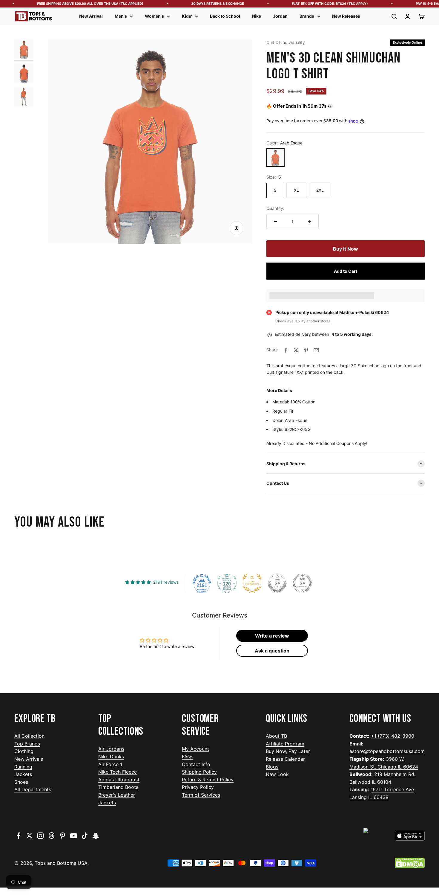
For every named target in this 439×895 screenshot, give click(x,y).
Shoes (21, 782)
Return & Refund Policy (208, 780)
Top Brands (27, 744)
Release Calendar (285, 759)
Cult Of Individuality (285, 42)
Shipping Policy (199, 772)
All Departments (32, 789)
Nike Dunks (111, 757)
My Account (195, 749)
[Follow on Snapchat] (96, 836)
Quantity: (275, 208)
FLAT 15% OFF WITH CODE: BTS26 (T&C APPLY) (322, 3)
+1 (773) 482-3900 (392, 736)
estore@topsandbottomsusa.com (387, 751)
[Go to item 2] (23, 73)
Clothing (23, 751)
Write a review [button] (272, 636)
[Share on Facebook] (286, 350)
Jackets (23, 774)
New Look (277, 774)
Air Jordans (111, 749)
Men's (121, 16)
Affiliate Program (285, 744)
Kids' (187, 16)
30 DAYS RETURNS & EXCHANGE (209, 3)
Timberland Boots (118, 787)
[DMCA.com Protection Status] (410, 863)
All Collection (29, 736)
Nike (256, 16)
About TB (276, 736)
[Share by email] (316, 350)
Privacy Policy (198, 787)
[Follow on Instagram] (40, 836)
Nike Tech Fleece (117, 772)
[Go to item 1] (23, 49)
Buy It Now (345, 249)
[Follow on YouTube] (74, 836)
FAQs (187, 757)
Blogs (272, 767)
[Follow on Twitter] (29, 836)
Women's (154, 16)
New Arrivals (28, 759)
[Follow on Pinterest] (63, 836)
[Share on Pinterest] (306, 350)
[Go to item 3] (23, 97)
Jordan (280, 16)
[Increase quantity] (309, 221)
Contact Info (196, 764)
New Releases (346, 16)
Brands (307, 16)
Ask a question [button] (272, 651)
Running (23, 767)
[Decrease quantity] (275, 221)
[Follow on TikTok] (85, 836)
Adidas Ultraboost (118, 780)
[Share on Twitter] (296, 350)
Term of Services (201, 795)
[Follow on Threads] (51, 836)
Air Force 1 (110, 764)
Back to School (225, 16)
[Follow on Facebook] (18, 836)
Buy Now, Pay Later (288, 751)
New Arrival (91, 16)
